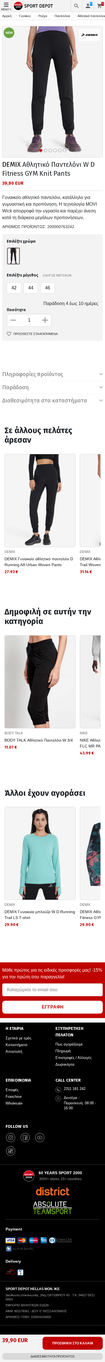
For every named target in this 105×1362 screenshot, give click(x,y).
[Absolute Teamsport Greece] (52, 1208)
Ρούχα (42, 16)
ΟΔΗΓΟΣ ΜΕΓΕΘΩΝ (57, 275)
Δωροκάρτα (64, 1064)
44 (30, 287)
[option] (52, 91)
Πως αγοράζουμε (69, 1044)
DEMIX (11, 164)
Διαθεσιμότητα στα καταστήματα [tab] (44, 400)
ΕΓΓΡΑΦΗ (53, 1007)
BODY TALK (13, 733)
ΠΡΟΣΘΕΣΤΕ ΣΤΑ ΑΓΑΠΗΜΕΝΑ (35, 334)
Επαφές (12, 1090)
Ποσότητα (16, 310)
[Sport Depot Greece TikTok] (11, 1151)
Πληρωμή (63, 1051)
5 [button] (60, 150)
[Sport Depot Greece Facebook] (25, 1138)
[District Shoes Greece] (52, 1191)
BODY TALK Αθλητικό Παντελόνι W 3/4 (38, 740)
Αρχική (6, 16)
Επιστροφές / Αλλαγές (73, 1058)
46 (47, 287)
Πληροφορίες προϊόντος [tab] (32, 374)
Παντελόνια (62, 16)
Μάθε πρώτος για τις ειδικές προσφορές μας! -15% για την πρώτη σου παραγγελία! (52, 973)
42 (14, 287)
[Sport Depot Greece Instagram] (11, 1138)
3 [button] (50, 150)
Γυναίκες (25, 16)
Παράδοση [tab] (15, 387)
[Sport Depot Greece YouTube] (40, 1138)
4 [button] (55, 150)
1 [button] (40, 150)
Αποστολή (14, 1051)
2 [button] (45, 150)
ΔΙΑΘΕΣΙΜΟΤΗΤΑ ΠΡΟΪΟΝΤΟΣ (53, 1356)
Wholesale (14, 1103)
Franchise (14, 1096)
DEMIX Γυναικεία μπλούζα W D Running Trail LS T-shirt (39, 914)
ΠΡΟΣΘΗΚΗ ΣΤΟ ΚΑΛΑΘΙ (72, 1343)
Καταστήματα (16, 1045)
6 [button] (64, 150)
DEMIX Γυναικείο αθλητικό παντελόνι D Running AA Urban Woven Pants (38, 562)
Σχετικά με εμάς (18, 1038)
